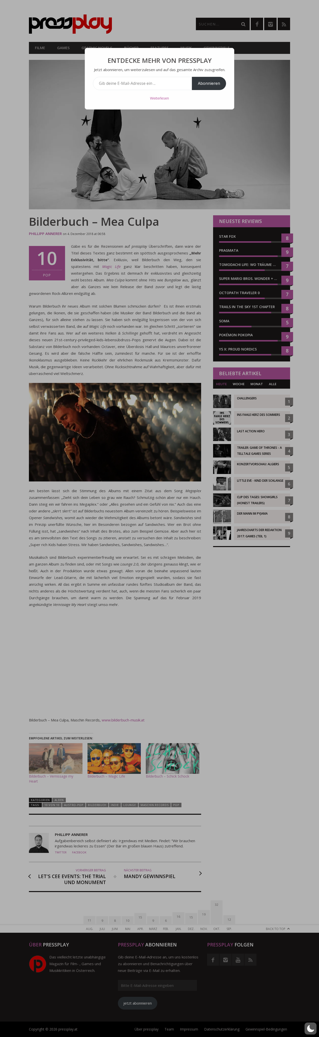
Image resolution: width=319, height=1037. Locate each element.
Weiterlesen (159, 98)
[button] (311, 1029)
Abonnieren (209, 83)
